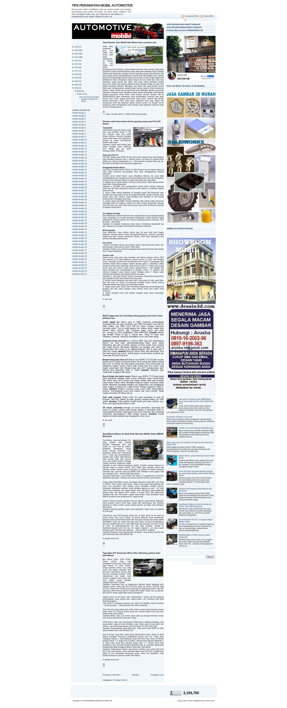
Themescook (210, 701)
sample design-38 (79, 223)
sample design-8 (79, 134)
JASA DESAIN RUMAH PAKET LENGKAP (184, 27)
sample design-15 (79, 155)
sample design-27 (79, 190)
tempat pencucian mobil (136, 114)
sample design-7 (79, 131)
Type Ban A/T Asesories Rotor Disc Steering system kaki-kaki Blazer (132, 554)
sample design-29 (79, 196)
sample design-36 (79, 217)
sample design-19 (79, 167)
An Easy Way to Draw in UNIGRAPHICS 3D (185, 30)
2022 (76, 85)
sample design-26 (79, 187)
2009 (76, 47)
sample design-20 (79, 169)
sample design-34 (79, 211)
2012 (76, 57)
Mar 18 (82, 94)
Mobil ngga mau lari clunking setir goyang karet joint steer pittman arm (132, 316)
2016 (76, 67)
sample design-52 (79, 265)
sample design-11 (79, 143)
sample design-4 (79, 122)
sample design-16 (79, 158)
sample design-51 (79, 262)
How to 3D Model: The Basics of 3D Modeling (185, 86)
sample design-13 (79, 149)
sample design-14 (79, 152)
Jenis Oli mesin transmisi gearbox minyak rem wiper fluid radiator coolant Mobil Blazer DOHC (197, 473)
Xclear (184, 701)
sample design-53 (79, 268)
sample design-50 (79, 259)
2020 (76, 78)
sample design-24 (79, 181)
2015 (76, 64)
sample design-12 (79, 146)
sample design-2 (79, 116)
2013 (76, 61)
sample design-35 (79, 214)
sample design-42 (79, 235)
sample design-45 (79, 244)
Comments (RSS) (192, 16)
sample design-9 (79, 137)
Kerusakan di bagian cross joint (179, 417)
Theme (189, 701)
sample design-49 (79, 256)
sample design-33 (79, 208)
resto (121, 114)
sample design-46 (79, 247)
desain (114, 114)
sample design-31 (79, 202)
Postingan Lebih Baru (111, 675)
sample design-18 (79, 164)
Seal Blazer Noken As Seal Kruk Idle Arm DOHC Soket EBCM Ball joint (133, 435)
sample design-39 (79, 226)
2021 (76, 81)
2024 (76, 88)
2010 (76, 50)
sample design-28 (79, 193)
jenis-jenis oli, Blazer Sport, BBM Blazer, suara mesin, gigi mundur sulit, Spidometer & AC (196, 401)
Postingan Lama (157, 675)
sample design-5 (79, 125)
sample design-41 (79, 232)
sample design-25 (79, 184)
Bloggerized (198, 701)
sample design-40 (79, 229)
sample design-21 (79, 172)
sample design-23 (79, 178)
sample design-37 (79, 220)
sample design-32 (79, 205)
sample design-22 (79, 175)
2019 (76, 74)
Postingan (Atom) (120, 680)
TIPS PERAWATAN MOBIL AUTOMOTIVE (102, 5)
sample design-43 (79, 238)
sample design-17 (79, 161)
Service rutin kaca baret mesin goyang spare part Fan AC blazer (132, 122)
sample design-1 (79, 113)
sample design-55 (79, 274)
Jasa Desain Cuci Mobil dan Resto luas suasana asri (129, 42)
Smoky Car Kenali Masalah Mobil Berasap (196, 428)
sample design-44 (79, 241)
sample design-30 (79, 199)
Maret (79, 91)
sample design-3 (79, 119)
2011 (76, 54)
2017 (76, 71)
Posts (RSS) (209, 16)
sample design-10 (79, 140)
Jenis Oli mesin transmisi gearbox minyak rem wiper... (89, 99)
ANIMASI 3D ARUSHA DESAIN (180, 229)
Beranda (135, 675)
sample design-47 (79, 250)
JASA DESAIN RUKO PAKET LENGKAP (183, 24)
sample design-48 (79, 253)
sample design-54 (79, 271)
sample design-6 (79, 128)
